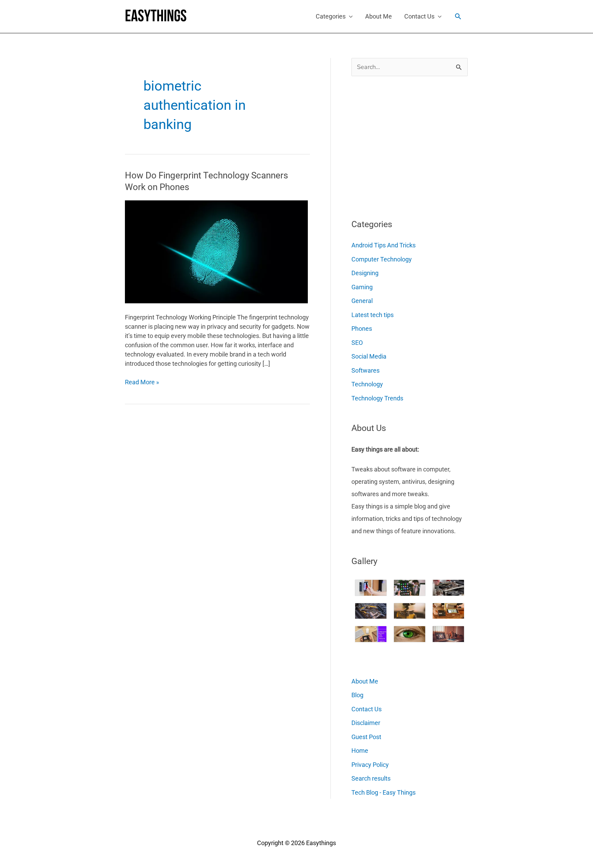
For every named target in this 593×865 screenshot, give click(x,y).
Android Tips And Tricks (383, 245)
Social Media (368, 356)
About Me (378, 16)
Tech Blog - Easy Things (383, 792)
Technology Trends (377, 398)
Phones (361, 328)
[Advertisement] (402, 144)
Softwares (365, 370)
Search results (371, 778)
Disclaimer (365, 722)
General (362, 300)
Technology (367, 384)
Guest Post (366, 736)
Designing (365, 273)
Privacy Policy (370, 764)
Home (359, 750)
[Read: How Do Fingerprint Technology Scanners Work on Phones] (216, 251)
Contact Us (419, 16)
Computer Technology (381, 259)
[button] (458, 16)
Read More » (142, 382)
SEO (357, 342)
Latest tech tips (372, 314)
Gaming (362, 287)
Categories (331, 16)
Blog (357, 695)
